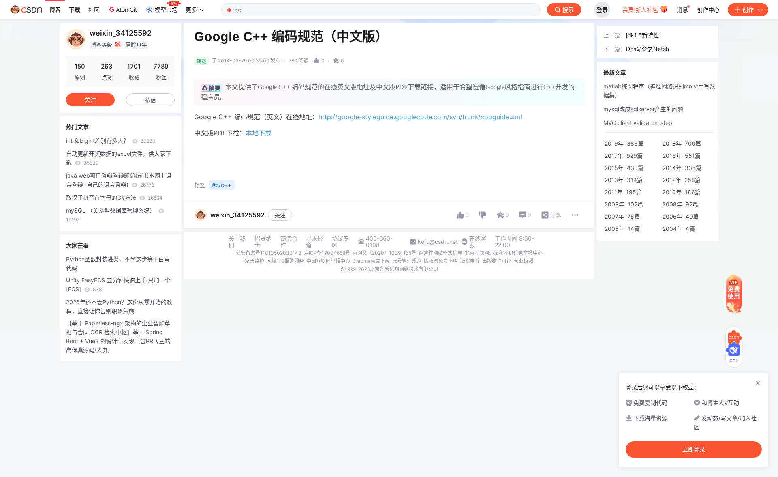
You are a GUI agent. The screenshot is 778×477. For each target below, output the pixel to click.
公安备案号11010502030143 (268, 253)
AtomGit (126, 9)
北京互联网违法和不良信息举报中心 (504, 253)
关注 (280, 215)
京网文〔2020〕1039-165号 (384, 253)
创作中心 (708, 9)
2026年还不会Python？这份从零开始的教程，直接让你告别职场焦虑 (119, 306)
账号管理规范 (406, 261)
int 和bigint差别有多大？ (111, 140)
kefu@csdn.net (438, 241)
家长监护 (254, 261)
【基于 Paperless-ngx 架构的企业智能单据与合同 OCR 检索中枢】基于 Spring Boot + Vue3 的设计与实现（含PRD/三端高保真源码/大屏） (118, 336)
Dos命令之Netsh (647, 48)
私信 (150, 100)
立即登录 (693, 449)
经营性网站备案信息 (440, 253)
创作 (748, 9)
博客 (55, 9)
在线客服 (477, 241)
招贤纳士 (262, 241)
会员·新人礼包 (641, 9)
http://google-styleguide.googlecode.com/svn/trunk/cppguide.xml (420, 117)
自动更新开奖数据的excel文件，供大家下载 (118, 158)
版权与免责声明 (441, 261)
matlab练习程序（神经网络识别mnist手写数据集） (659, 91)
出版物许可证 (496, 261)
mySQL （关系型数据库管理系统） (111, 215)
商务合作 (288, 241)
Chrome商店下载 (371, 261)
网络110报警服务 (285, 261)
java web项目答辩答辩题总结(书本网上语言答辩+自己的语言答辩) (118, 180)
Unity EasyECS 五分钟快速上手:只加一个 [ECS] (118, 284)
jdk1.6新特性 (642, 35)
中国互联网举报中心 (328, 261)
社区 (94, 9)
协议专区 (340, 241)
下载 (74, 9)
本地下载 (258, 133)
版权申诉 (470, 261)
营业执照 (523, 261)
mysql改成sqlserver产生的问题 (643, 108)
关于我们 (237, 241)
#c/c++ (221, 184)
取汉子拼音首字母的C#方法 (114, 197)
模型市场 (166, 9)
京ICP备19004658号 (327, 253)
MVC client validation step (637, 122)
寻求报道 (314, 241)
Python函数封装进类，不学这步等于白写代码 (118, 263)
